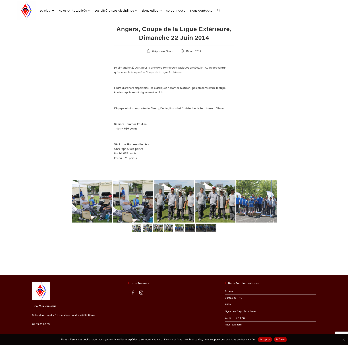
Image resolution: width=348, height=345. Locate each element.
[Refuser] (343, 339)
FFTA (228, 304)
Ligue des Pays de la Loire (240, 311)
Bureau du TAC (233, 298)
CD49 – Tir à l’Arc (235, 318)
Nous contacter (233, 324)
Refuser (280, 339)
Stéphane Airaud (163, 51)
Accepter (265, 339)
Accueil (229, 291)
